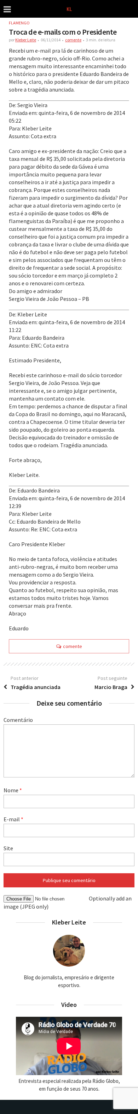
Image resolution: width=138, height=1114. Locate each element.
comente (73, 39)
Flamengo (19, 22)
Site (8, 848)
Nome (13, 790)
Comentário (18, 719)
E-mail (13, 819)
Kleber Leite (25, 39)
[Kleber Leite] (69, 8)
